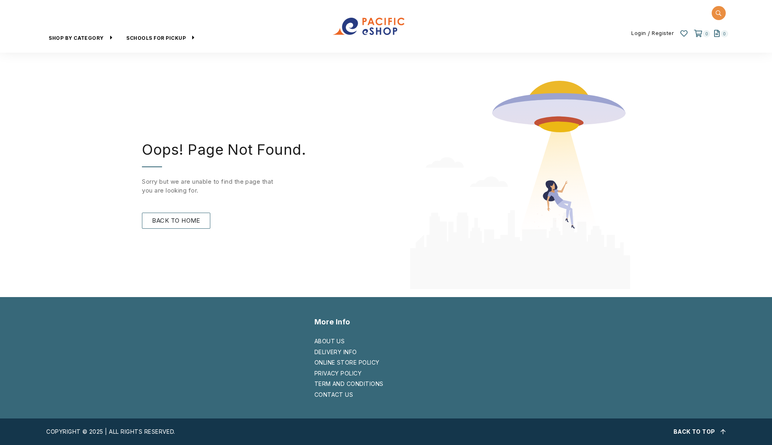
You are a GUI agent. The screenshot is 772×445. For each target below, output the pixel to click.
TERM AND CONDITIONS (349, 383)
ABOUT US (329, 341)
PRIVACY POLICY (338, 373)
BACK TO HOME (176, 220)
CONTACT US (333, 394)
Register (663, 33)
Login (638, 33)
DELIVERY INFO (335, 352)
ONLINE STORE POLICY (347, 362)
